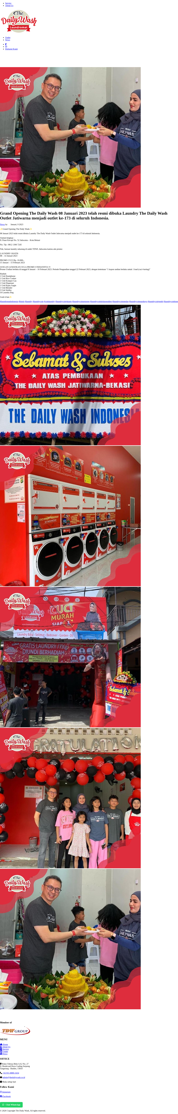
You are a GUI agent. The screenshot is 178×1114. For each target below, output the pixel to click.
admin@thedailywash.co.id (14, 1077)
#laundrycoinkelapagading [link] (101, 301)
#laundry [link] (28, 301)
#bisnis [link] (21, 301)
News (7, 40)
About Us (9, 5)
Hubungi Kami (11, 49)
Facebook (6, 1096)
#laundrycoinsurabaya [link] (138, 301)
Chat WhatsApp (12, 1105)
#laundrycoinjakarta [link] (63, 301)
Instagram (6, 1092)
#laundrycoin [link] (38, 301)
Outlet (7, 37)
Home (5, 1044)
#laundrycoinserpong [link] (81, 301)
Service (8, 3)
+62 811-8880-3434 (11, 1073)
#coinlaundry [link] (49, 301)
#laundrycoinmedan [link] (120, 301)
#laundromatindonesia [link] (9, 301)
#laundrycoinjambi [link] (155, 301)
